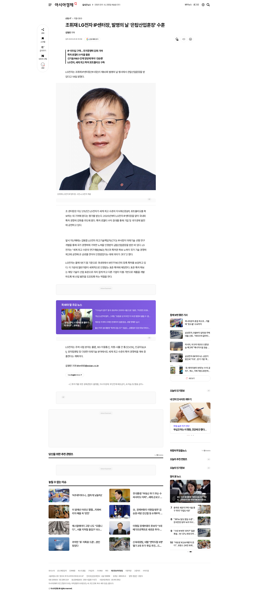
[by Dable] (158, 455)
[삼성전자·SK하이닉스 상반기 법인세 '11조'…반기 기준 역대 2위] (176, 362)
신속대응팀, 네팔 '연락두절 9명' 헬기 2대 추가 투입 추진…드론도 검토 (148, 544)
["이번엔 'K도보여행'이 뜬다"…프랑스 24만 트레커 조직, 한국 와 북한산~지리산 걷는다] (204, 548)
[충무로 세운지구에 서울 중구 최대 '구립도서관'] (204, 513)
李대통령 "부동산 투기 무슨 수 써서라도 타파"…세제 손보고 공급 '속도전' (147, 495)
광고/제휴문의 (62, 570)
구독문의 (91, 570)
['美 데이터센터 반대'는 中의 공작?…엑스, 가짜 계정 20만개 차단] (176, 373)
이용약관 (128, 570)
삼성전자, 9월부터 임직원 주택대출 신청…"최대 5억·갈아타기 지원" (197, 334)
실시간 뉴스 (86, 5)
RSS (106, 570)
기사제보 (100, 570)
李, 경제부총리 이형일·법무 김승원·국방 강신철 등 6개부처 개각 (147, 511)
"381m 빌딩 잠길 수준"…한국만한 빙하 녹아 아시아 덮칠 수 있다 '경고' (184, 522)
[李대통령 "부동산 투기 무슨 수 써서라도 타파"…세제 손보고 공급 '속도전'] (119, 502)
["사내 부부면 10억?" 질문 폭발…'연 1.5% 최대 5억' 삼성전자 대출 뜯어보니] (204, 536)
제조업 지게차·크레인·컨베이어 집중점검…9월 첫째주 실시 (117, 322)
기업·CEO (78, 19)
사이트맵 (146, 570)
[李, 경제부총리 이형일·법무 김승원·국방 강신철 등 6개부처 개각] (119, 518)
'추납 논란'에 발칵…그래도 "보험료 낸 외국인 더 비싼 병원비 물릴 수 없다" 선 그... (122, 316)
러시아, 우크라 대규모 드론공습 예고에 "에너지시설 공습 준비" (197, 346)
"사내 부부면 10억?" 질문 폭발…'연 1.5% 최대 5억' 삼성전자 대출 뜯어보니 (184, 534)
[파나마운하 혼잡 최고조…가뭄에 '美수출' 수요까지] (176, 327)
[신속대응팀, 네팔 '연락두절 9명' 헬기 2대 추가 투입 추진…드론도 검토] (119, 550)
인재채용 (72, 570)
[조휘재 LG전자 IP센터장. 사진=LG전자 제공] (106, 136)
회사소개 (51, 570)
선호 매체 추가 (93, 39)
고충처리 (137, 570)
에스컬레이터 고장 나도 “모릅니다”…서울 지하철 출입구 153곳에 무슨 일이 (87, 527)
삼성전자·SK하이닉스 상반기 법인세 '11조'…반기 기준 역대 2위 (197, 358)
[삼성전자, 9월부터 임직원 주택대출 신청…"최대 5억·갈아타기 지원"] (176, 338)
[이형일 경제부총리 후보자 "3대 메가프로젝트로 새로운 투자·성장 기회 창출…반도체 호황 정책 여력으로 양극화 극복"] (119, 534)
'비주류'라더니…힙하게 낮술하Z (87, 495)
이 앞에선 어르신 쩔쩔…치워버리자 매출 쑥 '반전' (86, 511)
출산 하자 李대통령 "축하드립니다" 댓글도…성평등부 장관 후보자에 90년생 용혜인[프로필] (192, 499)
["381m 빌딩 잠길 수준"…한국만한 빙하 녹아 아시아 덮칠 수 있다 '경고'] (204, 525)
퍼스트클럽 (81, 570)
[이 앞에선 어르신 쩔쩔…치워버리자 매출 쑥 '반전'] (59, 518)
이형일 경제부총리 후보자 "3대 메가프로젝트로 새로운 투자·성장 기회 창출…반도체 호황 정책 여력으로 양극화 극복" (147, 527)
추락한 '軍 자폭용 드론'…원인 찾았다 (86, 544)
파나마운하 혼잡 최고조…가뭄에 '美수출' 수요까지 (197, 322)
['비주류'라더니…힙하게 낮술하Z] (59, 502)
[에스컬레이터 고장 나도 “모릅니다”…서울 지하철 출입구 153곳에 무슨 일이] (59, 534)
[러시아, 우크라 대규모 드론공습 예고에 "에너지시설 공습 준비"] (176, 350)
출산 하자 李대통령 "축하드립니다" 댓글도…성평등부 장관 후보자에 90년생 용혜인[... (122, 328)
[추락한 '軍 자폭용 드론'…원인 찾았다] (59, 550)
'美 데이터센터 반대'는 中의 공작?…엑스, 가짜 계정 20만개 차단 (197, 370)
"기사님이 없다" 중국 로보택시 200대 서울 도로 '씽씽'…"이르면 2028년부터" (122, 310)
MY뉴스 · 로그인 (192, 4)
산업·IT (68, 19)
